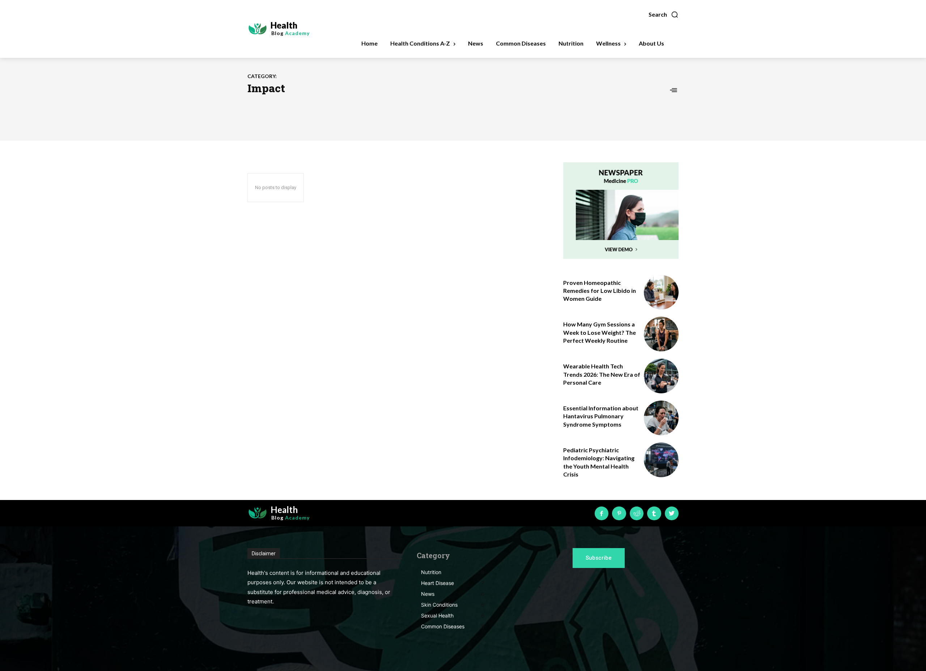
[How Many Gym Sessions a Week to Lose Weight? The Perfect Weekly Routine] (661, 334)
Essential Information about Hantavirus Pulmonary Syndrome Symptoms (600, 416)
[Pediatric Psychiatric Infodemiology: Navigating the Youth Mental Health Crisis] (661, 460)
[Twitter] (672, 513)
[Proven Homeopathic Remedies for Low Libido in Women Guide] (661, 292)
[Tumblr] (654, 513)
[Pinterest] (619, 513)
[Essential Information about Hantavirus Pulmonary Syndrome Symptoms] (661, 418)
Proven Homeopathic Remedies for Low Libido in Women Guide (599, 290)
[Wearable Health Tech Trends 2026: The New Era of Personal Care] (661, 376)
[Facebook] (601, 513)
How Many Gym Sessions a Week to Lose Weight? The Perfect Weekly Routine (599, 332)
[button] (664, 14)
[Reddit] (636, 513)
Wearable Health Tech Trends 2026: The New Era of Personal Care (601, 374)
